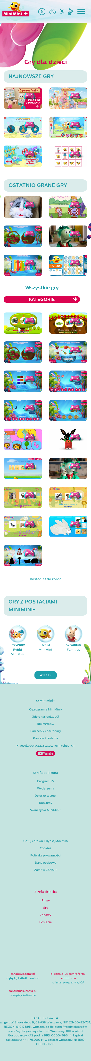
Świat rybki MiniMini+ (45, 810)
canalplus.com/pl (22, 973)
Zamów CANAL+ (45, 870)
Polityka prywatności (45, 855)
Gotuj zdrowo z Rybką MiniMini (45, 841)
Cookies (45, 848)
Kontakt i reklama (45, 738)
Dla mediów (45, 724)
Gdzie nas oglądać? (45, 716)
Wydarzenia (45, 788)
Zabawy (45, 915)
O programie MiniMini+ (45, 709)
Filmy (45, 900)
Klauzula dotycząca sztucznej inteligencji (45, 745)
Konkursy (45, 803)
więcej (45, 675)
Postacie (45, 922)
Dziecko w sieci (45, 795)
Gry (45, 907)
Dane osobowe (45, 862)
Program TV (45, 781)
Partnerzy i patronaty (45, 731)
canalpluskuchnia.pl (23, 991)
